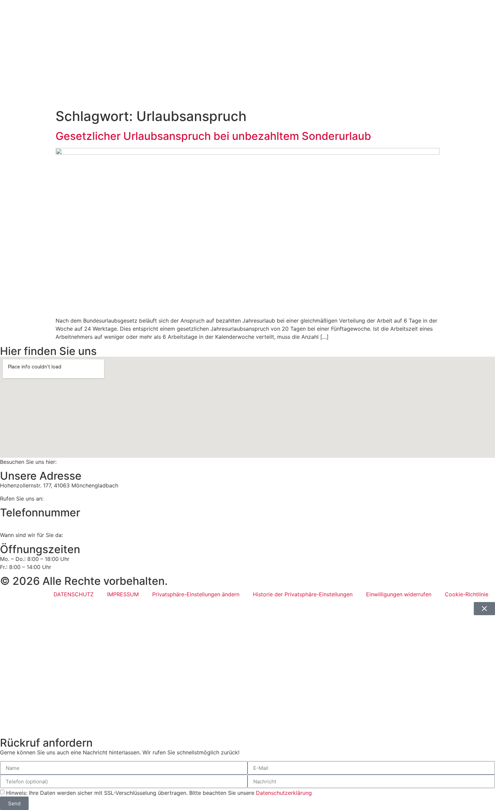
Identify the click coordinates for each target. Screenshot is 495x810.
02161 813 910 (28, 522)
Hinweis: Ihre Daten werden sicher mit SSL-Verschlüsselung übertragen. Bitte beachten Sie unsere (159, 792)
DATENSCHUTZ (74, 594)
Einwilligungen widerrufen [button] (398, 594)
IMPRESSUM (123, 594)
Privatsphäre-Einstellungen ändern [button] (195, 594)
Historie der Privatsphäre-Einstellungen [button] (303, 594)
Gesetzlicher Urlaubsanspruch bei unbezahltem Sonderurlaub (213, 136)
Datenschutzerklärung (284, 792)
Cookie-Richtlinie (466, 594)
